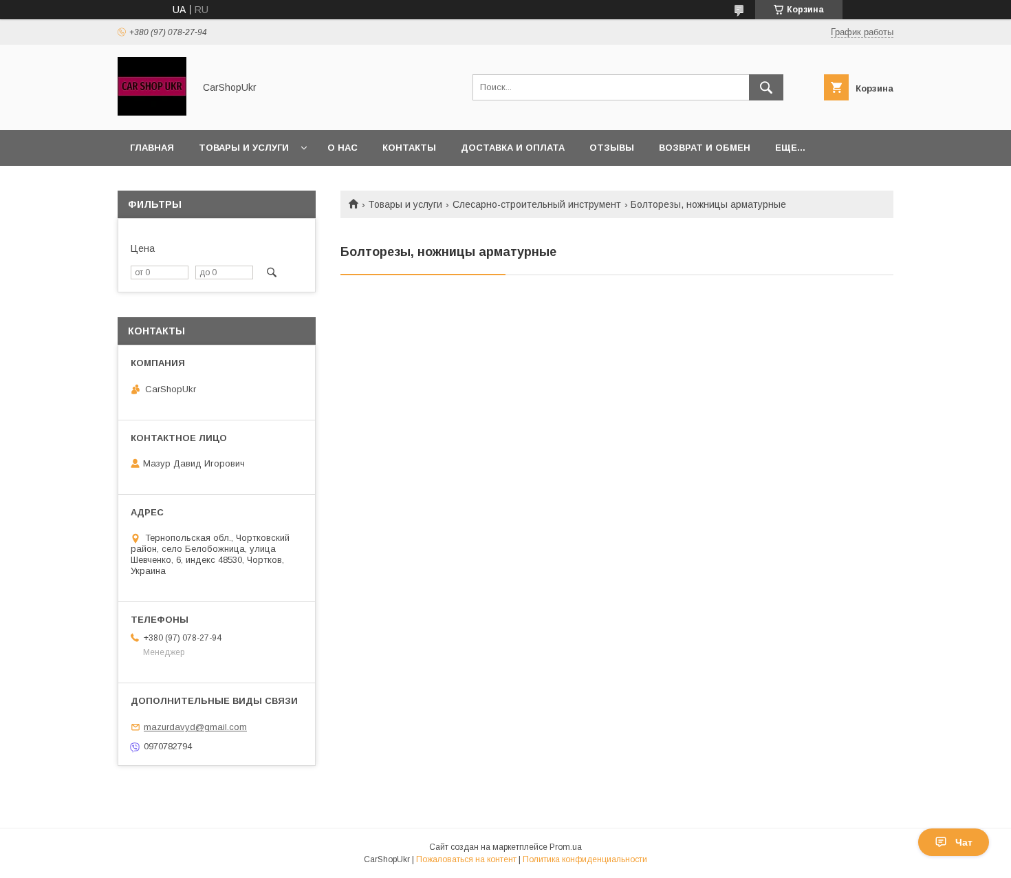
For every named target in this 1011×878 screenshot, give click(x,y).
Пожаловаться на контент (466, 859)
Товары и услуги (244, 147)
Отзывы (611, 147)
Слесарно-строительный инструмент (537, 204)
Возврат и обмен (704, 147)
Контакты (409, 147)
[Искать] (766, 87)
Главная (152, 147)
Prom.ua (566, 847)
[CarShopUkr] (152, 112)
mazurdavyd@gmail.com (195, 727)
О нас (342, 147)
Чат (963, 842)
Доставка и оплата (513, 147)
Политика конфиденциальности (585, 859)
